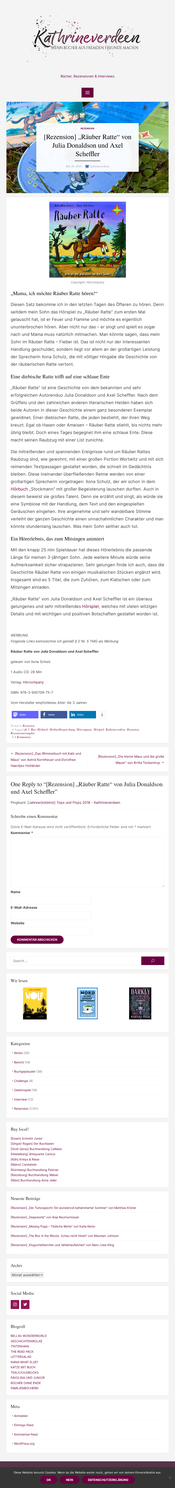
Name (15, 892)
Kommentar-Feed (26, 1434)
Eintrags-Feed (24, 1425)
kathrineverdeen (99, 166)
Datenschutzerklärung (108, 1480)
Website (18, 923)
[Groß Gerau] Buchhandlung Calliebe (36, 1149)
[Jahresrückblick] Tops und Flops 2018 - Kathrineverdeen (74, 802)
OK (49, 1480)
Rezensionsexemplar (23, 733)
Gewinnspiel (22, 1090)
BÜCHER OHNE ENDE (26, 1383)
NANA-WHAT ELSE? (24, 1362)
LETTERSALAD (21, 1356)
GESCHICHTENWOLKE (26, 1341)
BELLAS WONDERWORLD (29, 1336)
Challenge (21, 1081)
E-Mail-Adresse (24, 907)
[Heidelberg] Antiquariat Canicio (33, 1154)
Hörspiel (90, 606)
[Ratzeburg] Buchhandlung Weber (34, 1175)
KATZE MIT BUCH (23, 1367)
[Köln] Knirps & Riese (25, 1159)
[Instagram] (15, 1304)
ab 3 (26, 729)
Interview (20, 1099)
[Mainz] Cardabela (23, 1164)
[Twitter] (25, 1304)
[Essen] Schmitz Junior (26, 1138)
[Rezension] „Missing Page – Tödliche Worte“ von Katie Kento (53, 1226)
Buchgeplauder (24, 1071)
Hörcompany (33, 682)
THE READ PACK (22, 1351)
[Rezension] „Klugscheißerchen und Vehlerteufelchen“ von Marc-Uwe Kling (62, 1245)
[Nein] (170, 1477)
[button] (25, 714)
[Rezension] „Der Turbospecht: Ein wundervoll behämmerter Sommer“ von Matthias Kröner (73, 1208)
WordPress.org (24, 1443)
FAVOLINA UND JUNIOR (28, 1377)
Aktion (18, 1053)
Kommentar (22, 833)
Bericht (19, 1062)
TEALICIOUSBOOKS (25, 1372)
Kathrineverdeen (115, 729)
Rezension (88, 128)
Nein (69, 1480)
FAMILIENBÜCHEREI (25, 1388)
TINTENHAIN (20, 1346)
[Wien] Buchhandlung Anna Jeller (34, 1180)
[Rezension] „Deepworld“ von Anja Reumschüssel (45, 1217)
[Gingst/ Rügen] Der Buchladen (32, 1143)
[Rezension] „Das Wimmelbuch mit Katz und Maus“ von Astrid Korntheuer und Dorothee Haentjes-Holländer (46, 759)
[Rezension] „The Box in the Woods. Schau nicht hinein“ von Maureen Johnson (65, 1236)
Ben (33, 729)
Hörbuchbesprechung (62, 729)
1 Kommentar (23, 737)
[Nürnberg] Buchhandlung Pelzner (34, 1170)
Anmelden (21, 1416)
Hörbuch (19, 489)
